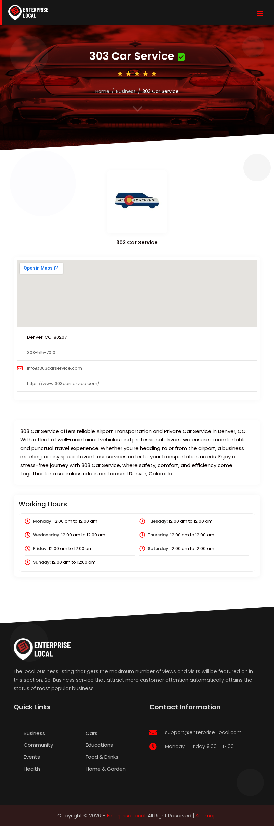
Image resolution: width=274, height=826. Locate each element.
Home (102, 91)
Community (38, 744)
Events (32, 756)
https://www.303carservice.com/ (63, 383)
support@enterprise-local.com (203, 732)
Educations (99, 744)
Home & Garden (106, 768)
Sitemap (206, 815)
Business (126, 91)
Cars (91, 733)
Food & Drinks (102, 756)
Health (32, 768)
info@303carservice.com (54, 368)
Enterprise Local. (126, 815)
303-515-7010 (41, 352)
